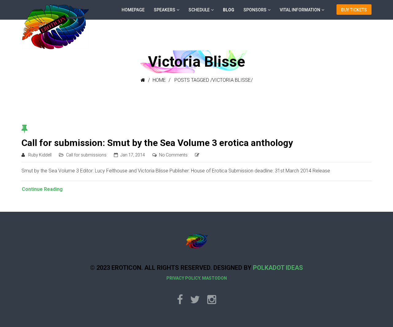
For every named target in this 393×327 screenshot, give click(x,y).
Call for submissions (86, 154)
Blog (228, 9)
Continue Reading (42, 189)
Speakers (164, 9)
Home (159, 80)
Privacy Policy (183, 278)
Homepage (133, 9)
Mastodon (214, 278)
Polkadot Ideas (278, 267)
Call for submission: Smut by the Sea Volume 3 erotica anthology (157, 142)
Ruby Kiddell (40, 154)
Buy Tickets (354, 9)
